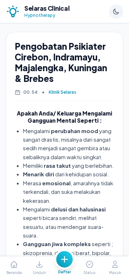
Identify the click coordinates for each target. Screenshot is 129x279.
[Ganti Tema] (116, 11)
